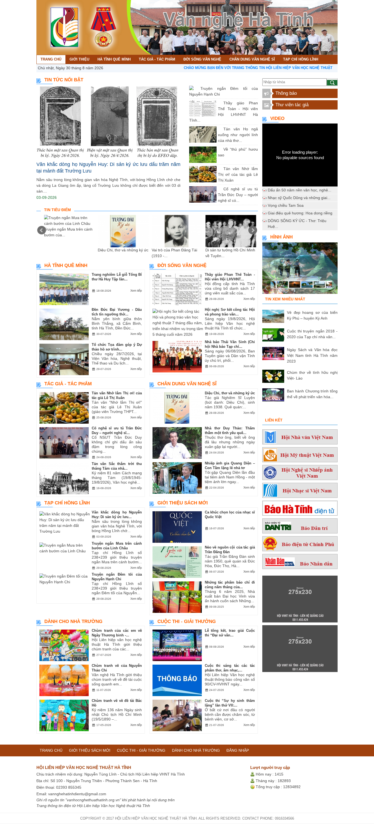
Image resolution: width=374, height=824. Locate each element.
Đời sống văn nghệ (181, 265)
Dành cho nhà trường (73, 621)
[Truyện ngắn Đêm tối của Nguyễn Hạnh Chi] (196, 88)
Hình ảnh (281, 237)
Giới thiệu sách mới (182, 503)
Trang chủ (51, 750)
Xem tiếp (136, 290)
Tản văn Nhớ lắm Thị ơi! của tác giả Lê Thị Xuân (238, 174)
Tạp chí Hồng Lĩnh (67, 503)
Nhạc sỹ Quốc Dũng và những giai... (299, 198)
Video (277, 118)
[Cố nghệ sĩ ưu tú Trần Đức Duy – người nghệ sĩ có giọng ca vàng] (219, 189)
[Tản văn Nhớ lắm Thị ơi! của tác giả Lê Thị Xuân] (219, 168)
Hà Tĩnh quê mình (65, 265)
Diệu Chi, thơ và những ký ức (123, 250)
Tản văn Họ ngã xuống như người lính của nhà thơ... (238, 135)
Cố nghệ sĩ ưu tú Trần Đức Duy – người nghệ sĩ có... (238, 195)
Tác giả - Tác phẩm (68, 383)
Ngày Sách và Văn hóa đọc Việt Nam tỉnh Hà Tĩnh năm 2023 (312, 355)
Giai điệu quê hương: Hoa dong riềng (300, 213)
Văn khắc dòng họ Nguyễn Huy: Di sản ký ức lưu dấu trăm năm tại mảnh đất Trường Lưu (108, 168)
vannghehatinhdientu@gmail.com (77, 794)
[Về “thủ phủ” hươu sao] (219, 149)
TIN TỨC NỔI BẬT (63, 79)
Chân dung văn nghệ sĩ (187, 383)
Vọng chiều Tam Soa (286, 205)
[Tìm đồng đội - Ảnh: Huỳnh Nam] (300, 269)
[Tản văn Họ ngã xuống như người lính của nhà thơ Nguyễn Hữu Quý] (219, 129)
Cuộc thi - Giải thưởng (186, 621)
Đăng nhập (237, 750)
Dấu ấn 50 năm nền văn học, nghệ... (299, 190)
